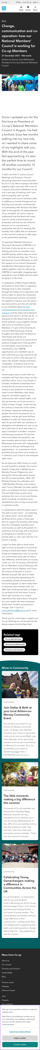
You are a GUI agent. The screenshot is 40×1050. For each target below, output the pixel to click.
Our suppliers (7, 1004)
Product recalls (8, 982)
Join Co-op (26, 2)
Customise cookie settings (20, 1031)
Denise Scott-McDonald (14, 644)
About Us (5, 960)
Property (5, 1000)
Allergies (5, 986)
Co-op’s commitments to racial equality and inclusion (18, 310)
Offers (18, 2)
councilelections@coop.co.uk (15, 610)
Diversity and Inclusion (14, 650)
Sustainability (7, 972)
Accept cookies (20, 1044)
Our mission (7, 964)
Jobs (4, 996)
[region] (20, 1027)
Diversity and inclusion (11, 968)
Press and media (8, 990)
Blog (4, 21)
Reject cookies (20, 1038)
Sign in (35, 2)
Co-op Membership (13, 639)
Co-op (4, 2)
